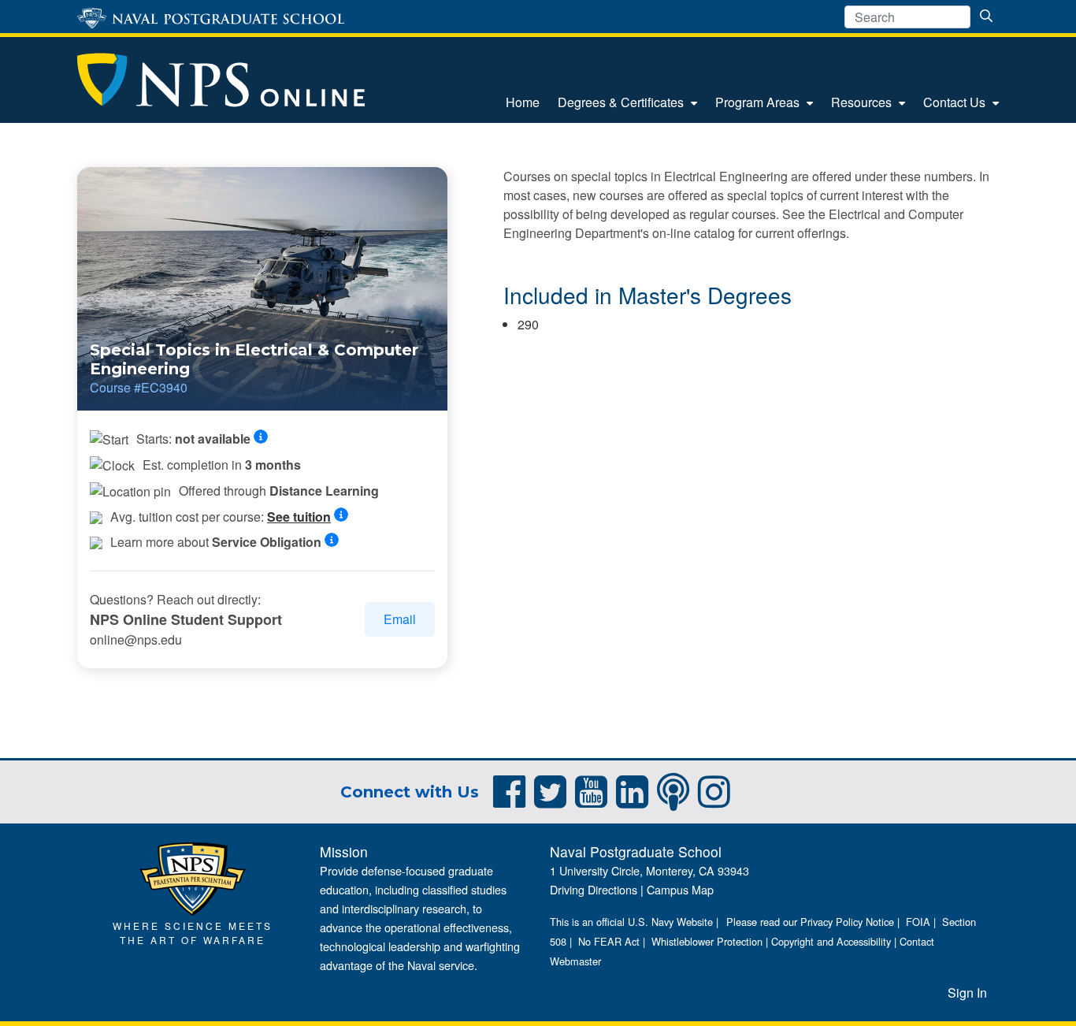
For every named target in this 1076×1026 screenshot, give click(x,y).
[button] (265, 437)
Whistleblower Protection (706, 941)
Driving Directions (593, 889)
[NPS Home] (192, 877)
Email (400, 619)
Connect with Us (409, 792)
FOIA (918, 921)
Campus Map (680, 889)
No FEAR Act (609, 941)
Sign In (967, 992)
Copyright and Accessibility (831, 941)
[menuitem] (522, 102)
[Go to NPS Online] (221, 80)
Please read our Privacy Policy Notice (810, 921)
